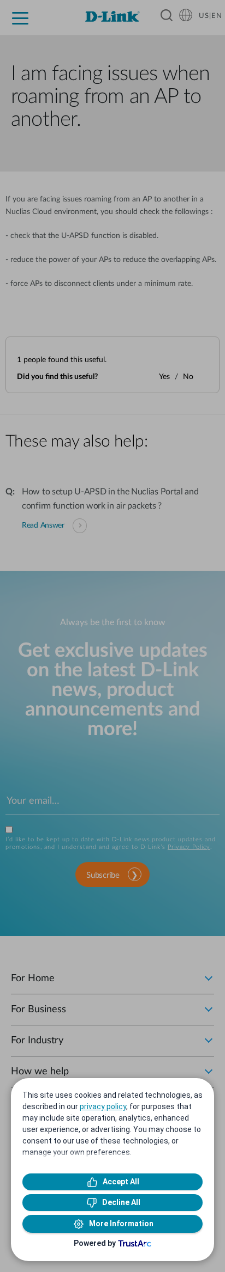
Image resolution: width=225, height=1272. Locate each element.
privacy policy (103, 1106)
